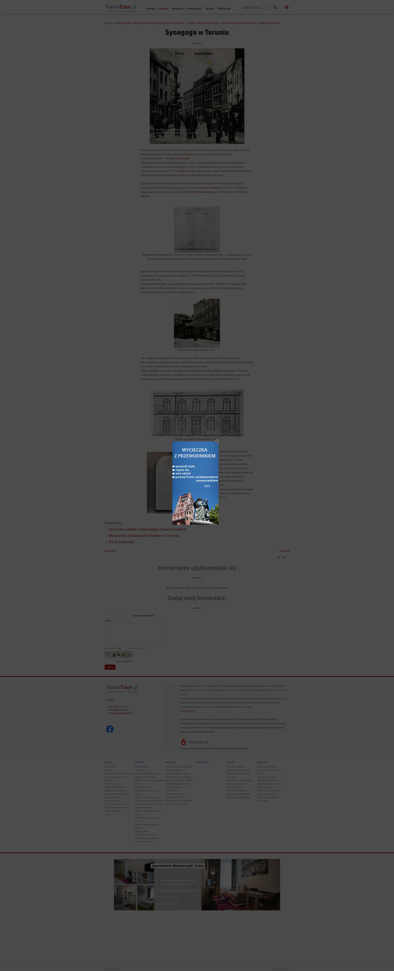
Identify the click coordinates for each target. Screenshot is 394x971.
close (217, 441)
